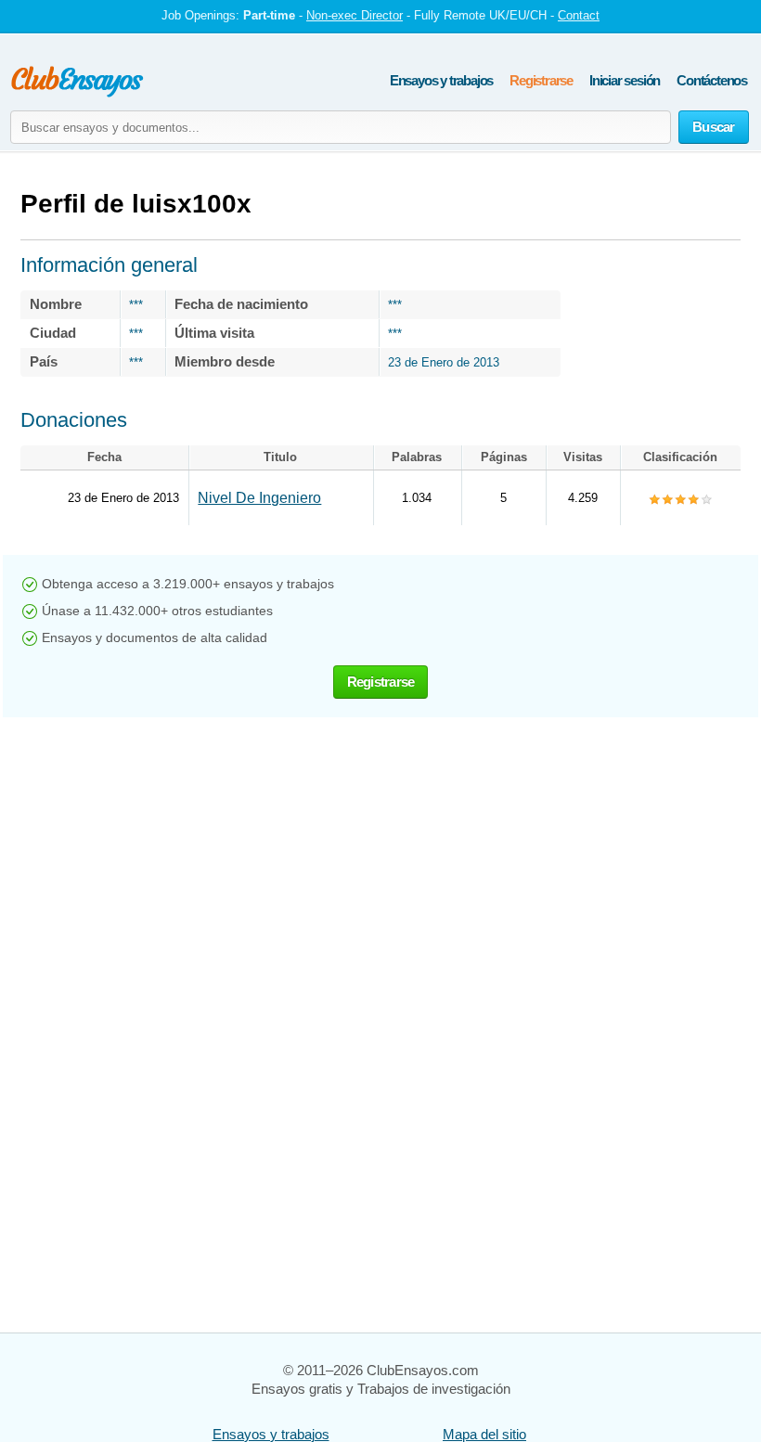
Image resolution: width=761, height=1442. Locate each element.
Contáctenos (712, 80)
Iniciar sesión (624, 80)
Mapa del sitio (484, 1434)
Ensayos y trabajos (441, 80)
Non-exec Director (354, 15)
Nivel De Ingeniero (259, 498)
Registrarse (541, 80)
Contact (579, 15)
